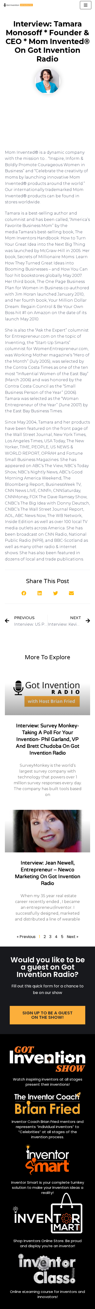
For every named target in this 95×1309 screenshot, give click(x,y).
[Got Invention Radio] (18, 5)
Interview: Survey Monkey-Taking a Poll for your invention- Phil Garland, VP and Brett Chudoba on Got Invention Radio (47, 739)
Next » (72, 936)
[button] (23, 593)
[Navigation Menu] (85, 5)
